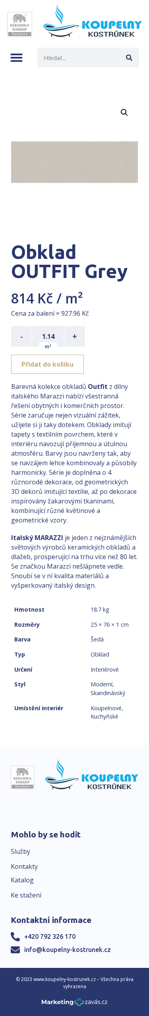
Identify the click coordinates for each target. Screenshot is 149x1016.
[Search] (129, 57)
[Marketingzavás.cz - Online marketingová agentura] (74, 1004)
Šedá (97, 639)
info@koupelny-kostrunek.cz (67, 949)
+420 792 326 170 (49, 936)
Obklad (100, 654)
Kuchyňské (104, 716)
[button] (16, 57)
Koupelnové (106, 708)
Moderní (101, 684)
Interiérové (105, 669)
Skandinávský (108, 693)
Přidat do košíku (47, 364)
